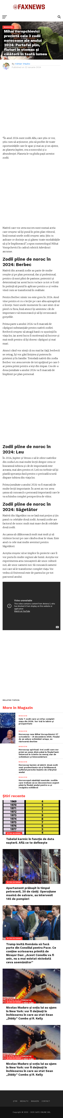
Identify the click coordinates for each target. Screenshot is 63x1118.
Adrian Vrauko (22, 63)
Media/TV (24, 1101)
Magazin (35, 1101)
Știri (15, 1101)
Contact (46, 1101)
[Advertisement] (31, 104)
